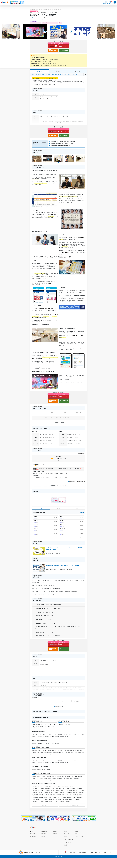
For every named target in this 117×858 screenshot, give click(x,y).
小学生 (52, 412)
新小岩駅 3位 (39, 9)
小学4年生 (60, 734)
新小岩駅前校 (35, 794)
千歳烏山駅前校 (39, 799)
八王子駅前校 (63, 797)
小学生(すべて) (38, 734)
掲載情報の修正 (55, 833)
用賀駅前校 (68, 801)
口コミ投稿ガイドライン (68, 842)
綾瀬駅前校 (75, 792)
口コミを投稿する (81, 453)
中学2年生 (34, 736)
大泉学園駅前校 (69, 792)
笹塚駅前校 (58, 790)
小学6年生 (70, 734)
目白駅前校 (40, 792)
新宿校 (46, 801)
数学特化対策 (64, 752)
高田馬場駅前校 (65, 786)
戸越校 (57, 788)
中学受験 (76, 508)
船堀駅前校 (41, 794)
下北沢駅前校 (40, 790)
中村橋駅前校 (51, 799)
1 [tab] (58, 162)
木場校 (74, 797)
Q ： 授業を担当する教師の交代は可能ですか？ (44, 612)
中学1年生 (82, 734)
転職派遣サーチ (78, 833)
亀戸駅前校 (69, 797)
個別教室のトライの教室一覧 (72, 805)
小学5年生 (65, 734)
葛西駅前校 (58, 794)
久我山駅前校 (81, 790)
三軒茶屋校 (34, 790)
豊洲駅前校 (47, 788)
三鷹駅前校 (41, 795)
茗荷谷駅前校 (71, 786)
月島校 (46, 786)
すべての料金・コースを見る (59, 422)
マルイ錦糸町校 (35, 788)
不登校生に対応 (81, 752)
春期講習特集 (43, 833)
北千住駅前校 (41, 801)
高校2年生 (57, 736)
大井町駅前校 (77, 799)
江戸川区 (38, 724)
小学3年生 (55, 734)
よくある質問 (66, 844)
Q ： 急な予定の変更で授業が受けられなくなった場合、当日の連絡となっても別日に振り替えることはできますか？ (58, 627)
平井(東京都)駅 (67, 724)
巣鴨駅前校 (46, 792)
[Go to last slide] (45, 32)
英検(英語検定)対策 (48, 752)
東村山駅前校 (58, 799)
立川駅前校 (81, 794)
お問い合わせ (66, 845)
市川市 (37, 726)
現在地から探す (32, 833)
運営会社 (65, 836)
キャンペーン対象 (34, 11)
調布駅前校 (58, 795)
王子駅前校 (51, 792)
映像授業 (57, 743)
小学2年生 (50, 734)
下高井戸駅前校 (79, 788)
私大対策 (34, 752)
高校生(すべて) (46, 736)
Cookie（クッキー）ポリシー (68, 839)
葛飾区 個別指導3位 (47, 9)
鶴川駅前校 (51, 801)
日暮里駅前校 (79, 797)
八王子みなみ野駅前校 (73, 794)
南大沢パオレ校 (65, 794)
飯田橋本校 (34, 786)
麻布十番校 (58, 786)
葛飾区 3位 (33, 9)
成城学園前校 (47, 790)
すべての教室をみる (59, 706)
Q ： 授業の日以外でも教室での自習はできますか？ (45, 623)
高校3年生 (62, 736)
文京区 (49, 726)
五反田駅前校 (35, 801)
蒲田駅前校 (72, 788)
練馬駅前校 (62, 792)
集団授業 (47, 743)
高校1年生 (52, 736)
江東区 (41, 726)
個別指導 (34, 743)
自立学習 (52, 743)
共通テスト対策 (40, 752)
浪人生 (66, 736)
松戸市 (33, 726)
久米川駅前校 (76, 795)
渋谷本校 (52, 790)
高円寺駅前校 (69, 790)
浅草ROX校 (78, 786)
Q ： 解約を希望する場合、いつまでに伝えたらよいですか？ (47, 635)
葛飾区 (33, 724)
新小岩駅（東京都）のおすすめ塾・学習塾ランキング (65, 6)
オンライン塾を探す (33, 836)
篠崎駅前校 (46, 794)
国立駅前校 (41, 797)
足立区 (42, 724)
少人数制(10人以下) (41, 743)
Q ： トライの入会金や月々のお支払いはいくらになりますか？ (47, 604)
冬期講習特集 (43, 836)
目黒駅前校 (62, 801)
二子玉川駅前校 (65, 799)
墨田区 (46, 724)
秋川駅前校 (46, 799)
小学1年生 (44, 734)
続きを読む (59, 122)
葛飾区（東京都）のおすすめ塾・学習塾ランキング (45, 6)
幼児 (38, 412)
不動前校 (52, 788)
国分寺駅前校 (35, 797)
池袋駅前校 (34, 792)
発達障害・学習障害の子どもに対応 (39, 780)
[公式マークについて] (31, 17)
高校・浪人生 (78, 412)
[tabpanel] (36, 158)
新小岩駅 (61, 724)
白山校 (33, 799)
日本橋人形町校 (41, 786)
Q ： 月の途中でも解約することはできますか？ (44, 632)
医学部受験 (54, 750)
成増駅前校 (57, 792)
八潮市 (45, 726)
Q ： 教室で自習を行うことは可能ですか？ (43, 619)
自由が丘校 (61, 788)
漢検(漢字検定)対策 (57, 752)
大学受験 (40, 508)
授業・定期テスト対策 (62, 750)
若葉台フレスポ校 (56, 797)
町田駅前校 (63, 795)
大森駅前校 (67, 788)
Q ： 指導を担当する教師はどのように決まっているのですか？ (47, 608)
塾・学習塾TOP (4, 6)
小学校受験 (34, 750)
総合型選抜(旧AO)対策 (71, 750)
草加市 (53, 726)
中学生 (65, 412)
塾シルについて (66, 833)
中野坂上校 (57, 801)
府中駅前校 (46, 795)
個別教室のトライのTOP (45, 805)
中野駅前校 (63, 790)
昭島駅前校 (52, 795)
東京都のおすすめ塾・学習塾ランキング (28, 6)
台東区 (54, 724)
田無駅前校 (71, 799)
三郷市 (33, 727)
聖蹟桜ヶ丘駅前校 (47, 797)
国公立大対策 (80, 750)
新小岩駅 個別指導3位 (56, 9)
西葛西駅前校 (52, 794)
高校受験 (58, 508)
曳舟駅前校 (42, 788)
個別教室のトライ (79, 6)
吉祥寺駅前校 (35, 795)
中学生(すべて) (76, 734)
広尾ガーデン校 (52, 786)
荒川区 (50, 724)
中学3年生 (40, 736)
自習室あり (49, 780)
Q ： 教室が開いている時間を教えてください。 (44, 615)
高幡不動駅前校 (70, 795)
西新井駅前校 (81, 792)
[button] (35, 31)
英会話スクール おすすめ (79, 836)
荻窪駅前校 (75, 790)
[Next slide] (71, 32)
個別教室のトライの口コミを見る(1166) (59, 485)
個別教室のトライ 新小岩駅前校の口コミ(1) (77, 481)
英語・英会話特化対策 (72, 752)
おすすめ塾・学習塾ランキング (13, 6)
